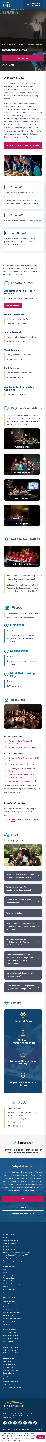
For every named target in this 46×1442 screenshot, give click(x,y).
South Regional (22, 498)
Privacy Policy (16, 1440)
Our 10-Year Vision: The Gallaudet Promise (17, 1252)
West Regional (22, 446)
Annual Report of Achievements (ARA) (15, 1255)
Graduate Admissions (10, 1379)
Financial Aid (7, 1361)
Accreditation (7, 1246)
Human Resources (9, 1364)
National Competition (22, 564)
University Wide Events (11, 1338)
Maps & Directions (9, 1307)
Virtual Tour (7, 1304)
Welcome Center (8, 1315)
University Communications (12, 1382)
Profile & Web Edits (9, 1289)
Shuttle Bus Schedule (10, 1310)
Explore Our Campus (10, 1301)
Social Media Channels (10, 1336)
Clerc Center (7, 1384)
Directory (6, 1269)
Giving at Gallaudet (9, 1350)
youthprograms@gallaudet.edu (21, 1118)
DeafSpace (6, 1324)
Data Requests (8, 1341)
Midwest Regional (21, 472)
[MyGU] (5, 1423)
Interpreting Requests (10, 1281)
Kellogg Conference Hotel (11, 1313)
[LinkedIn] (30, 1423)
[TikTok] (35, 1423)
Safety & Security (8, 1373)
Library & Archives (9, 1275)
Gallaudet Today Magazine (11, 1347)
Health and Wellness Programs (13, 1284)
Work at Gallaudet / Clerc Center (13, 1333)
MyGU (5, 1272)
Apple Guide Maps (9, 1321)
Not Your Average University (12, 1261)
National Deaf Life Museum (12, 1318)
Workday (6, 1287)
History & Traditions (9, 1243)
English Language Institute (12, 1387)
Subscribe (6, 1344)
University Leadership (10, 1241)
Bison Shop (7, 1292)
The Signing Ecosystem (11, 1258)
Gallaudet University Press (12, 1353)
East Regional (22, 523)
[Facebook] (25, 1423)
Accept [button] (41, 1437)
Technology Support (9, 1278)
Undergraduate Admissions (12, 1376)
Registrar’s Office (9, 1367)
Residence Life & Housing (11, 1370)
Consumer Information (10, 1249)
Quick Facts (7, 1238)
